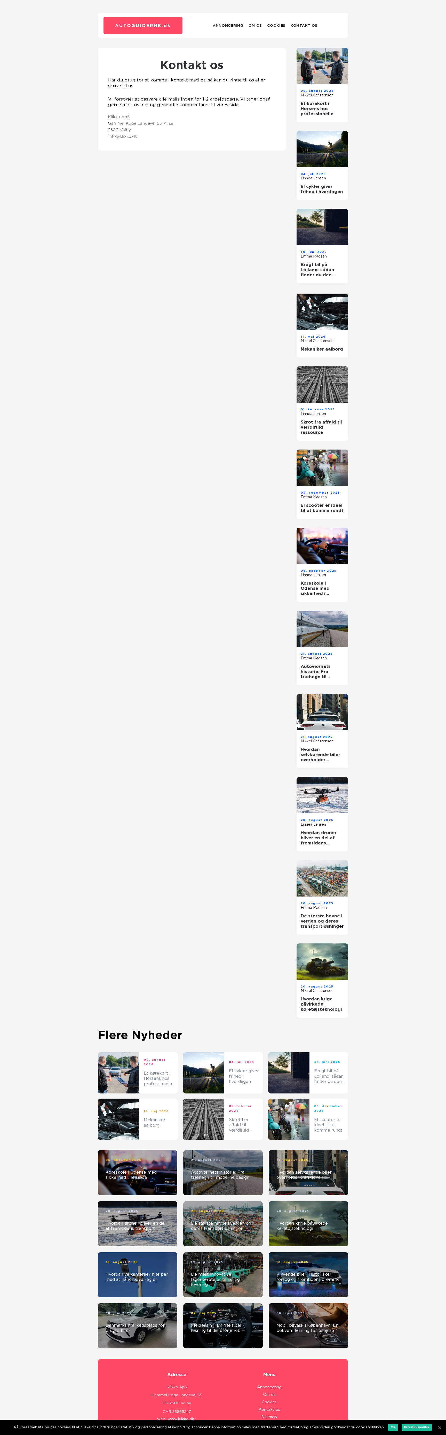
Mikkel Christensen (317, 95)
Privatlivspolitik (416, 1427)
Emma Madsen (314, 256)
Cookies (276, 25)
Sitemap (269, 1417)
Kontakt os (304, 25)
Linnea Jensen (313, 178)
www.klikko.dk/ (182, 1419)
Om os (255, 25)
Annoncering (228, 25)
